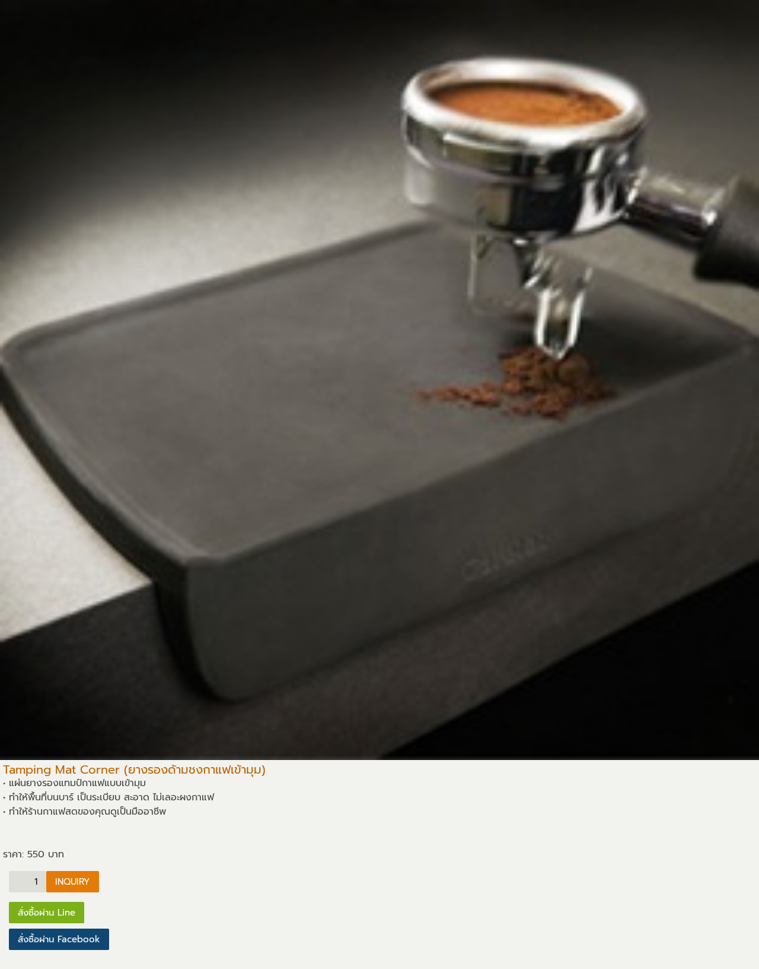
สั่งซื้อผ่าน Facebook (59, 939)
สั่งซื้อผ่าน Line (46, 912)
